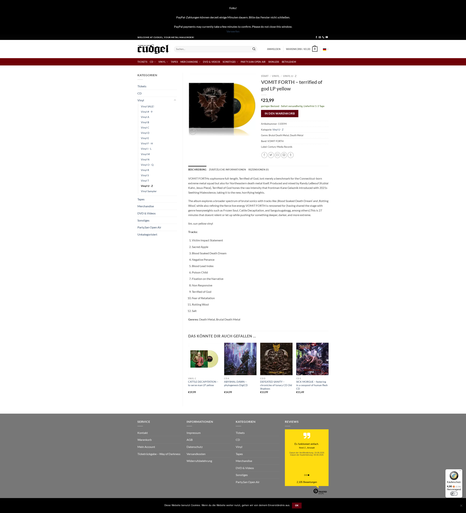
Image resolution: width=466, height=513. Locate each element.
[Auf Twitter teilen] (271, 155)
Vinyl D (145, 132)
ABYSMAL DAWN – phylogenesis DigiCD (236, 383)
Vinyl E (145, 138)
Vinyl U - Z (147, 185)
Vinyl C (145, 127)
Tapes (174, 61)
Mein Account (146, 446)
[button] (274, 49)
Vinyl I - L (146, 148)
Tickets (142, 61)
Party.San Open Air (253, 61)
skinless (273, 61)
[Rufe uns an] (323, 37)
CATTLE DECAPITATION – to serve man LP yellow (203, 383)
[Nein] (461, 507)
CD (151, 61)
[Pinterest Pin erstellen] (284, 155)
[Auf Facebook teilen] (264, 155)
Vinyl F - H (147, 143)
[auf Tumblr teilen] (291, 155)
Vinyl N (145, 159)
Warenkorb (144, 439)
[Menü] (460, 471)
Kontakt (142, 432)
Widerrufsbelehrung (199, 461)
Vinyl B (145, 122)
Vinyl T (145, 180)
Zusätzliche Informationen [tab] (227, 169)
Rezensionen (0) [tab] (258, 169)
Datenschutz (195, 446)
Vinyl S (145, 175)
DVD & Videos (211, 61)
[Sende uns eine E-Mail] (320, 37)
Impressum (194, 432)
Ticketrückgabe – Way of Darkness (158, 454)
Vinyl (162, 61)
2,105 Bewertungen (307, 482)
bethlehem (289, 61)
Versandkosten (196, 454)
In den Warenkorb (280, 113)
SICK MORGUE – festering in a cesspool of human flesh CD (312, 385)
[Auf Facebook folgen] (316, 37)
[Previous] (188, 371)
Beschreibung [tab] (197, 169)
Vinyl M (145, 154)
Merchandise (189, 61)
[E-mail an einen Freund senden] (278, 155)
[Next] (328, 371)
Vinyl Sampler (149, 191)
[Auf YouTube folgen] (327, 37)
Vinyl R (145, 170)
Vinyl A (145, 116)
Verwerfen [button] (233, 31)
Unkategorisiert (147, 234)
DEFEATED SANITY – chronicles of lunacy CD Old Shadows (276, 385)
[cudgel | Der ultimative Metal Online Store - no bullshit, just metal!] (153, 49)
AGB (190, 439)
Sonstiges (229, 61)
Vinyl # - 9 (146, 111)
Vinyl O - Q (147, 164)
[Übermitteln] (254, 49)
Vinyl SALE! (147, 106)
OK (297, 505)
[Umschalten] (175, 100)
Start (264, 76)
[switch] (454, 493)
